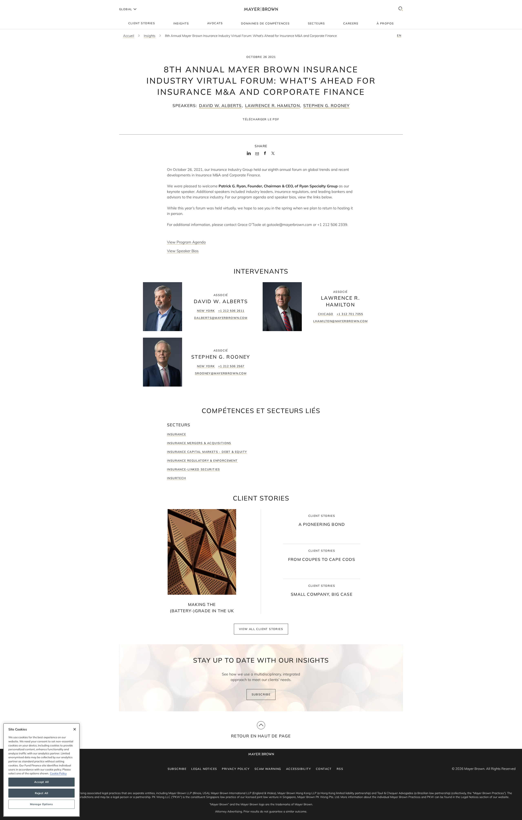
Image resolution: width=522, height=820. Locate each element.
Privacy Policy (236, 769)
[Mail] (257, 154)
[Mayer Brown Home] (261, 9)
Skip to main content (20, 3)
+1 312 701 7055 (350, 314)
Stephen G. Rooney (326, 105)
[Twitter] (273, 155)
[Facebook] (265, 155)
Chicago (325, 314)
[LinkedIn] (249, 155)
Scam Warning (267, 769)
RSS (340, 769)
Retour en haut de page (261, 735)
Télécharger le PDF (261, 119)
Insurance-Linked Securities (193, 469)
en (399, 35)
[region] (41, 770)
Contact (324, 769)
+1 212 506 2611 (231, 311)
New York (206, 311)
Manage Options (41, 804)
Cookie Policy (58, 773)
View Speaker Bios (183, 251)
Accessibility (298, 769)
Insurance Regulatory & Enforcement (202, 460)
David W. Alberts (220, 105)
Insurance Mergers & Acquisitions (199, 443)
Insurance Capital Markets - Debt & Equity (207, 452)
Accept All (41, 782)
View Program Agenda (186, 242)
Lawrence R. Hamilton (272, 105)
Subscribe (261, 694)
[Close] (74, 729)
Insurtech (176, 478)
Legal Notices (204, 769)
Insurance (176, 434)
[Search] (400, 9)
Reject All (41, 793)
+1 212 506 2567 (231, 366)
